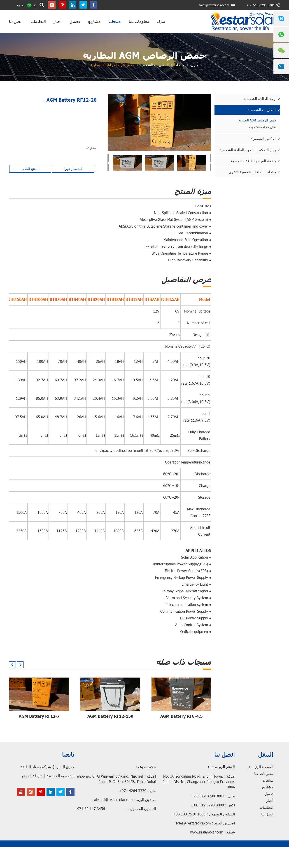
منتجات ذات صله (183, 662)
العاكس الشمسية (264, 139)
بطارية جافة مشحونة (263, 127)
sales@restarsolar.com (214, 5)
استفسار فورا (73, 169)
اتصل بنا (16, 21)
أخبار (58, 21)
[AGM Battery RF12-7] (39, 694)
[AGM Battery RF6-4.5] (181, 694)
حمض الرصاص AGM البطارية (144, 55)
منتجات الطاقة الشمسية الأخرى (252, 172)
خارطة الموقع (32, 776)
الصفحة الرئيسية (260, 767)
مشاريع (94, 21)
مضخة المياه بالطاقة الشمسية (254, 161)
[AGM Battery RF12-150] (110, 694)
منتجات (115, 21)
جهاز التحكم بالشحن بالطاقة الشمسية (248, 150)
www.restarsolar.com (206, 832)
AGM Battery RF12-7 (39, 716)
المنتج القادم (30, 169)
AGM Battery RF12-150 (110, 716)
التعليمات (38, 21)
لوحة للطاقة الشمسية (260, 98)
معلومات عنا (139, 21)
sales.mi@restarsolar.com (113, 799)
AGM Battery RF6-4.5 (181, 716)
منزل (161, 21)
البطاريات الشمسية (154, 65)
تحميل (75, 21)
